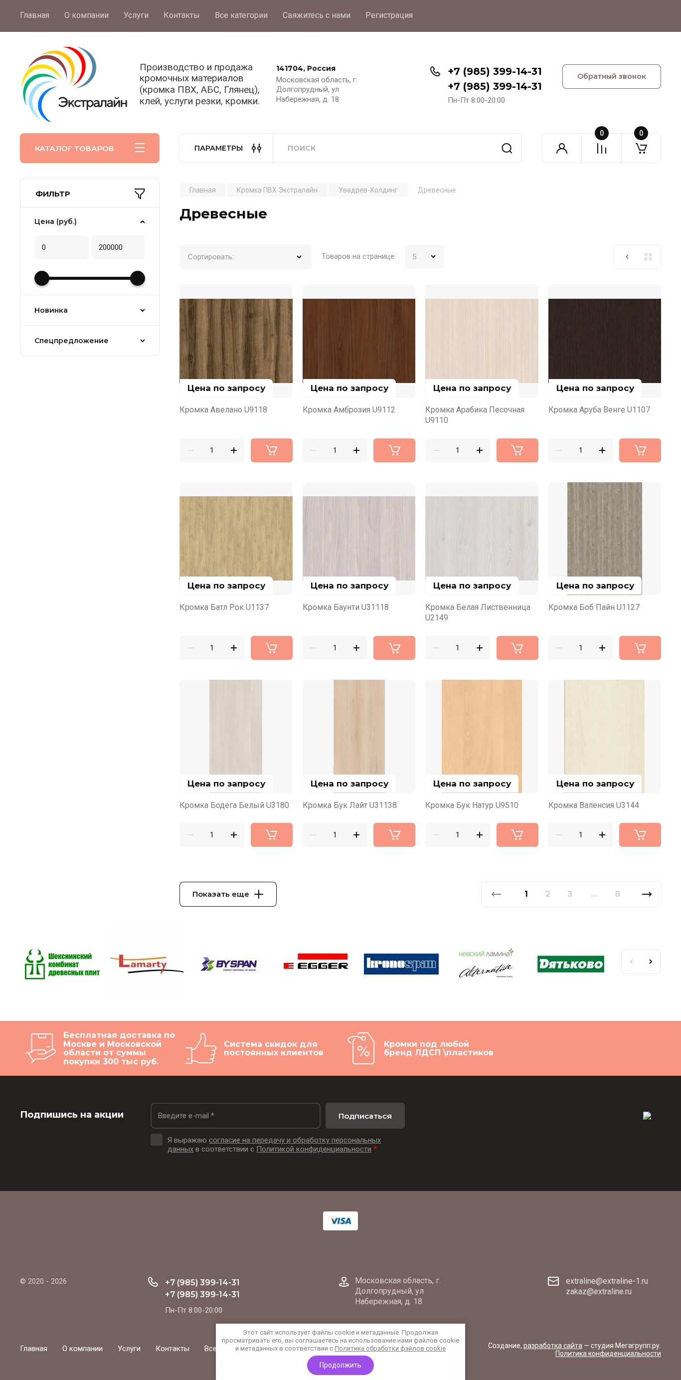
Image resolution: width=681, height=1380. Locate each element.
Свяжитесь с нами (316, 15)
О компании (86, 15)
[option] (62, 966)
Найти (507, 148)
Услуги (136, 15)
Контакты (182, 15)
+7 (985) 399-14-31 (495, 71)
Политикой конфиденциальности (313, 1149)
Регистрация (389, 15)
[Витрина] (648, 257)
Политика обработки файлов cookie (390, 1348)
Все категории (241, 15)
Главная (34, 15)
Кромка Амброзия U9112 (349, 409)
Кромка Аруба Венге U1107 (599, 409)
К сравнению (193, 298)
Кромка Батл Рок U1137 (224, 607)
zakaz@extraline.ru (599, 1291)
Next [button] (651, 961)
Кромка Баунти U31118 (346, 607)
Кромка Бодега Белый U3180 (234, 805)
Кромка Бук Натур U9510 (471, 805)
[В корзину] (272, 450)
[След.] (647, 894)
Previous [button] (631, 961)
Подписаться (365, 1116)
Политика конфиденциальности (608, 1354)
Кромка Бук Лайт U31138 (350, 805)
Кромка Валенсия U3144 (593, 805)
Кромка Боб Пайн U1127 (594, 607)
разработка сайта (552, 1346)
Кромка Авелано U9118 (223, 409)
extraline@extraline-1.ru (607, 1281)
